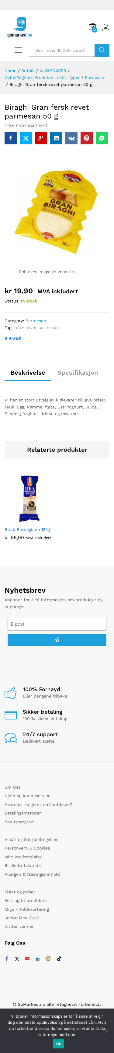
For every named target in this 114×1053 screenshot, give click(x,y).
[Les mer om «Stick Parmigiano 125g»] (22, 519)
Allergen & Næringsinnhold (32, 874)
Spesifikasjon (77, 372)
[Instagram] (48, 959)
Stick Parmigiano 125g (27, 529)
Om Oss (12, 787)
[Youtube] (27, 959)
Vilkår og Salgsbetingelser (31, 839)
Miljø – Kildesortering (27, 909)
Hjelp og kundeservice (27, 795)
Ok (58, 1043)
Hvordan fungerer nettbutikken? (38, 804)
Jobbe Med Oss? (22, 917)
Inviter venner (19, 926)
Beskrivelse (28, 372)
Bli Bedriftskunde (23, 865)
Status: (12, 301)
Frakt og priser (20, 891)
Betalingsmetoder (23, 813)
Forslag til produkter (26, 900)
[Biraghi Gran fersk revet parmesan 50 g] (11, 138)
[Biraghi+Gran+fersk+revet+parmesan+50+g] (26, 138)
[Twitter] (17, 959)
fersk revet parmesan (36, 327)
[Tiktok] (59, 959)
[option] (29, 511)
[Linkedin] (38, 959)
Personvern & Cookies (27, 848)
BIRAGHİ (13, 338)
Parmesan (36, 320)
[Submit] (57, 640)
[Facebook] (7, 959)
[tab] (28, 375)
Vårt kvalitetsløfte (23, 856)
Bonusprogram (20, 821)
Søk (102, 50)
